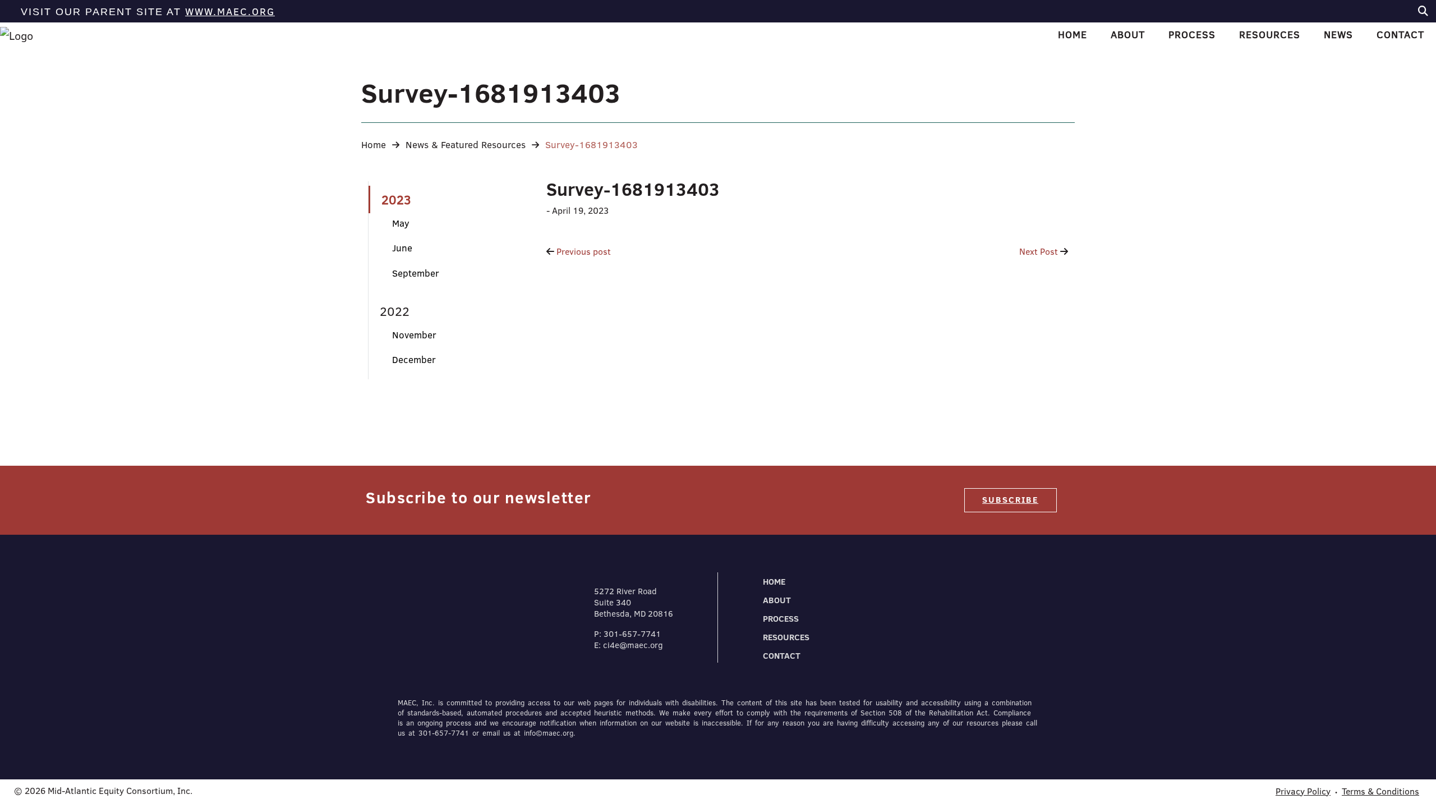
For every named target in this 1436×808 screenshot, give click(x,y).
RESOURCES (786, 637)
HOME (1072, 34)
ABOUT (777, 600)
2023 (396, 199)
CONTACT (781, 656)
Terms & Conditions (1380, 791)
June (402, 247)
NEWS (1338, 34)
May (400, 223)
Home (373, 144)
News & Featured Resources (466, 144)
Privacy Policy (1303, 791)
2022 (394, 311)
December (414, 359)
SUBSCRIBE (1010, 500)
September (415, 273)
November (414, 334)
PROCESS (781, 619)
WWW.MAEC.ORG (230, 11)
